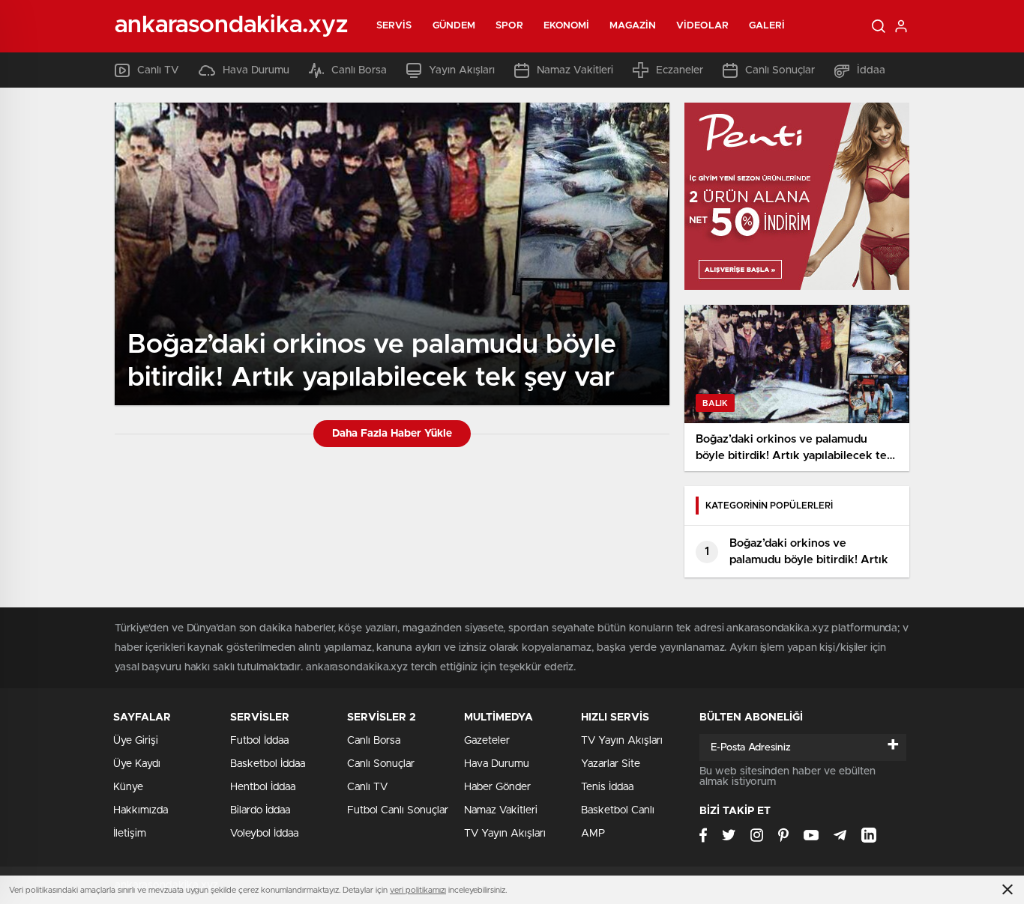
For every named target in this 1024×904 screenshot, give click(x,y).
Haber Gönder (497, 787)
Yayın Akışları (462, 70)
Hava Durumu (256, 70)
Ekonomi (566, 26)
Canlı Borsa (359, 70)
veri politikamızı (418, 890)
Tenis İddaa (607, 787)
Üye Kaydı (136, 764)
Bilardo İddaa (260, 810)
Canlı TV (158, 70)
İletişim (129, 833)
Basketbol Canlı (617, 810)
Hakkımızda (140, 810)
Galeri (767, 26)
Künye (128, 787)
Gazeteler (487, 740)
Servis (394, 26)
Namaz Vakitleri (575, 70)
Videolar (702, 26)
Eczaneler (679, 70)
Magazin (632, 26)
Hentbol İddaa (262, 787)
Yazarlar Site (610, 764)
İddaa (871, 70)
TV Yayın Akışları (505, 833)
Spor (509, 26)
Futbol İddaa (259, 740)
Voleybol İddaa (264, 833)
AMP (593, 833)
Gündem (454, 26)
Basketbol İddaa (267, 764)
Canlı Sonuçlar (780, 70)
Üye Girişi (135, 740)
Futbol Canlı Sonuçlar (397, 810)
